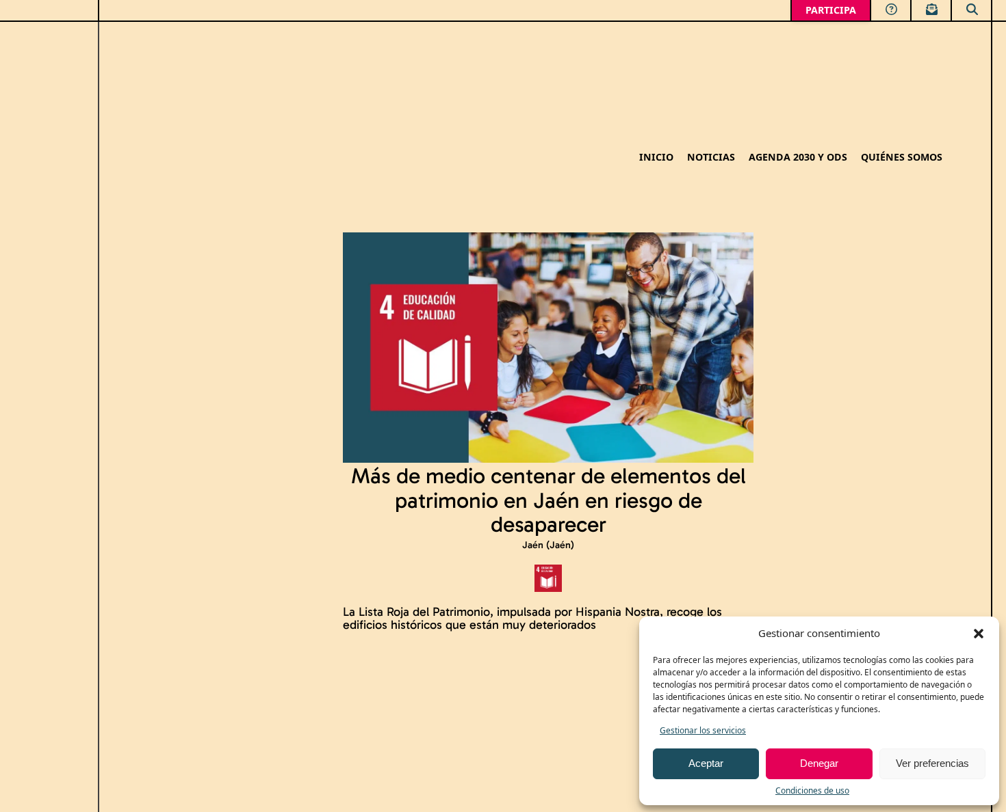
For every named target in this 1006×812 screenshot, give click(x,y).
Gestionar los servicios (703, 730)
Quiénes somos (901, 157)
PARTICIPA (830, 9)
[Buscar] (971, 8)
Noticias (711, 157)
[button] (978, 633)
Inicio (656, 157)
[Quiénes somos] (890, 8)
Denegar (819, 763)
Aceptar (705, 763)
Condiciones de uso (812, 790)
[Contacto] (931, 8)
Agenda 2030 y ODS (798, 157)
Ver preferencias (932, 763)
